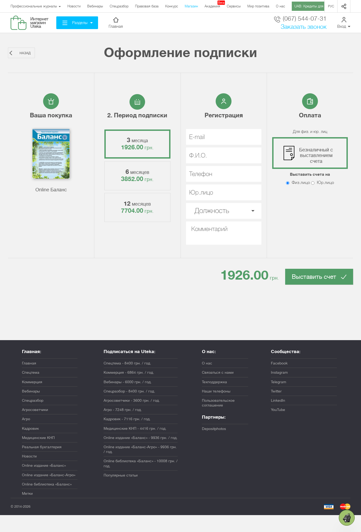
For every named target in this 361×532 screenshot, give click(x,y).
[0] (347, 518)
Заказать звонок (304, 27)
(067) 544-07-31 (304, 19)
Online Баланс (51, 189)
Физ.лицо (300, 182)
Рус (331, 6)
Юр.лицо (325, 182)
